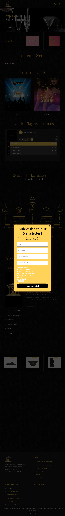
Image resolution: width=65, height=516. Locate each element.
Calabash (22, 279)
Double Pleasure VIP (26, 273)
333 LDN (21, 281)
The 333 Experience (25, 271)
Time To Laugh (24, 270)
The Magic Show (24, 275)
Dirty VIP (21, 277)
